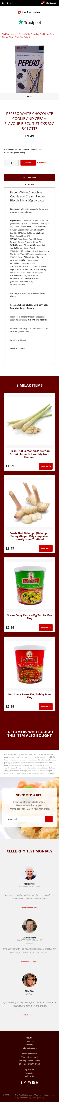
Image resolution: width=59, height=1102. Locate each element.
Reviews (29, 184)
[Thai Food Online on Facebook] (22, 1083)
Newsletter (29, 1073)
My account (29, 1069)
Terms (34, 1097)
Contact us (29, 1041)
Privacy (41, 1097)
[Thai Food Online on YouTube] (34, 1083)
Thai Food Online (21, 1095)
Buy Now (41, 162)
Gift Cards (29, 1076)
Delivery (29, 1044)
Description (29, 177)
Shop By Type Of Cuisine (29, 1060)
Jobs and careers (30, 1048)
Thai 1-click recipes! (29, 1057)
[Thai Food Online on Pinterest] (26, 1083)
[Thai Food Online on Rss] (37, 1083)
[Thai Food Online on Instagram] (30, 1083)
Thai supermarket (9, 34)
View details (46, 466)
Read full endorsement (29, 907)
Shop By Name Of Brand (29, 1064)
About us (29, 1037)
